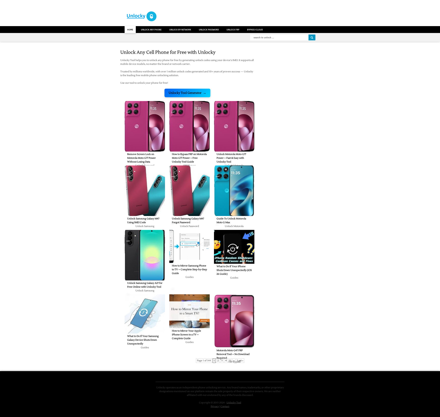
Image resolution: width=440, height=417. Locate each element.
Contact (225, 406)
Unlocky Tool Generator (187, 93)
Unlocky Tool (234, 402)
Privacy (215, 406)
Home (130, 29)
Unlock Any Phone (151, 29)
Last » (240, 360)
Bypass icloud (255, 29)
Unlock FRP (233, 29)
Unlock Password (209, 29)
